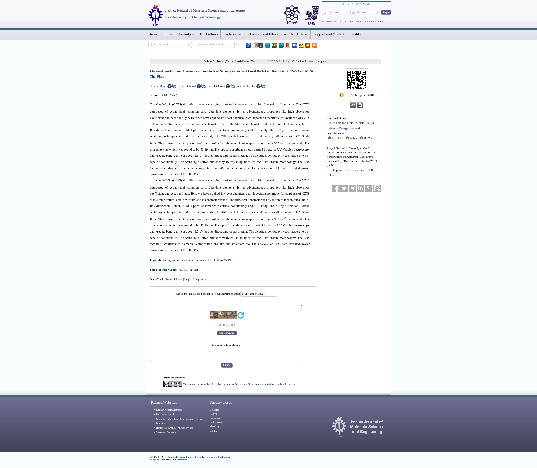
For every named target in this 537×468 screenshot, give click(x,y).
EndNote (348, 122)
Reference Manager (338, 128)
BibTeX (331, 122)
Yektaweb (182, 459)
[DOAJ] (274, 45)
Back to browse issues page (311, 61)
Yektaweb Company (166, 432)
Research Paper (173, 279)
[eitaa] (377, 188)
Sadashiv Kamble (246, 86)
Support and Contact (328, 34)
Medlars (359, 122)
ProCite (370, 122)
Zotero (354, 137)
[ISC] (301, 45)
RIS (339, 122)
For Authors (209, 34)
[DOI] (314, 45)
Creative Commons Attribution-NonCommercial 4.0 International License (254, 384)
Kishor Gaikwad (187, 86)
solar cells (205, 260)
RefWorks (356, 128)
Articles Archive (296, 34)
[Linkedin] (281, 45)
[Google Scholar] (248, 45)
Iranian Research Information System (174, 427)
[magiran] (287, 45)
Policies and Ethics (264, 34)
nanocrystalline (171, 260)
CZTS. (227, 260)
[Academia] (260, 45)
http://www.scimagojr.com (169, 409)
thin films (217, 260)
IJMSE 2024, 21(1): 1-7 (280, 61)
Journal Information (179, 34)
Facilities (357, 34)
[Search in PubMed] (174, 87)
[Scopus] (267, 45)
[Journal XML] (307, 45)
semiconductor (189, 260)
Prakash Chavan (216, 86)
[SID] (294, 45)
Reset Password (375, 21)
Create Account (354, 21)
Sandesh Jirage (158, 86)
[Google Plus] (368, 188)
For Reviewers (233, 34)
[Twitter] (344, 188)
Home (153, 34)
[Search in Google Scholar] (169, 87)
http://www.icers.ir (165, 414)
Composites (199, 279)
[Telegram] (352, 188)
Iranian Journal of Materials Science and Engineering (204, 457)
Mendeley (338, 137)
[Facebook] (336, 188)
